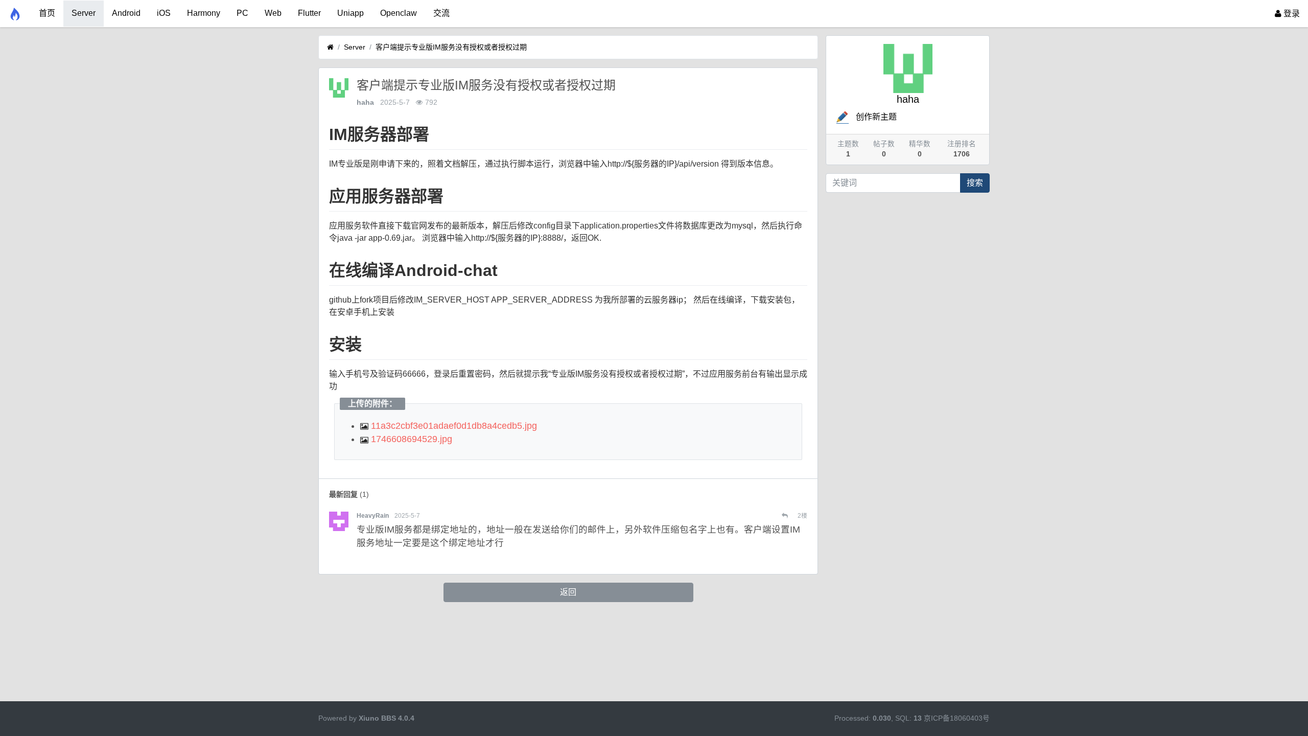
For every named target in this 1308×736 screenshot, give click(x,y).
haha (365, 102)
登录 (1290, 13)
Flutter (309, 13)
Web (273, 13)
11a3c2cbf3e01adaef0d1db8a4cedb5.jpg (452, 426)
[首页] (330, 47)
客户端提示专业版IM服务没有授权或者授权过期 (451, 47)
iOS (164, 13)
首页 (47, 13)
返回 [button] (568, 592)
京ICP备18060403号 (957, 718)
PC (242, 13)
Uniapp (350, 13)
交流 (441, 13)
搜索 (975, 182)
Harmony (203, 13)
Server (84, 13)
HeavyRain (373, 515)
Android (126, 13)
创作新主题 (876, 116)
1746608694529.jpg (410, 439)
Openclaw (398, 13)
